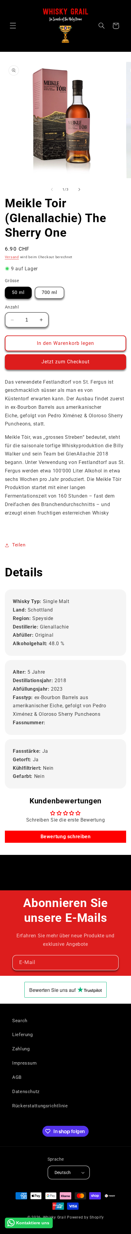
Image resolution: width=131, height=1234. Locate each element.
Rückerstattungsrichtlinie (40, 1106)
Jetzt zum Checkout (65, 362)
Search (19, 1020)
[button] (13, 26)
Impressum (24, 1063)
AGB (17, 1077)
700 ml (49, 292)
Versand (12, 257)
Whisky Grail (54, 1217)
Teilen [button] (19, 545)
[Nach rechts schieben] (79, 189)
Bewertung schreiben (66, 836)
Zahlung (21, 1049)
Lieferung (22, 1034)
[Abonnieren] (111, 962)
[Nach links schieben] (51, 189)
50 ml (18, 292)
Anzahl (12, 307)
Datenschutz (26, 1091)
